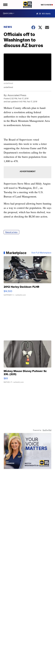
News (8, 26)
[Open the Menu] (5, 4)
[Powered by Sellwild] (46, 430)
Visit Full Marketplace (41, 253)
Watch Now (46, 5)
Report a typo (11, 232)
